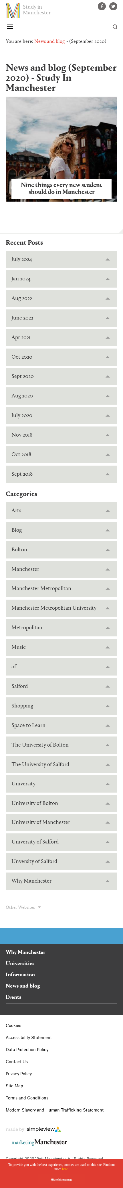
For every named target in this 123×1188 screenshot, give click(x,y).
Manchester (25, 569)
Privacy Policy (19, 1074)
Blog (16, 530)
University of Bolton (34, 803)
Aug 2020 (22, 396)
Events (13, 997)
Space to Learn (28, 725)
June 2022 (22, 318)
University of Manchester (40, 822)
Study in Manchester (37, 10)
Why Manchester (31, 881)
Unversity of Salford (34, 861)
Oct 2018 (21, 455)
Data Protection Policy (27, 1050)
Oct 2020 (21, 357)
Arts (16, 511)
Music (18, 647)
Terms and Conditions (27, 1098)
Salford (19, 686)
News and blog (49, 41)
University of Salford (35, 842)
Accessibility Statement (29, 1038)
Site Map (14, 1086)
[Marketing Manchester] (39, 1144)
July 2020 (21, 415)
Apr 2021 (21, 337)
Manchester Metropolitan (41, 589)
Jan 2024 (21, 279)
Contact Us (17, 1062)
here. (65, 1169)
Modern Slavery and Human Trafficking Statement (55, 1110)
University (23, 784)
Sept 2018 (22, 474)
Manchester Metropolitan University (53, 608)
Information (20, 975)
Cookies (13, 1026)
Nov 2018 (21, 435)
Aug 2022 (21, 298)
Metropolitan (26, 628)
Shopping (22, 706)
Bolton (19, 550)
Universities (20, 964)
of (13, 667)
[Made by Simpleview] (33, 1130)
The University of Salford (40, 765)
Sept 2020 (22, 376)
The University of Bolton (40, 745)
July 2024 (21, 259)
